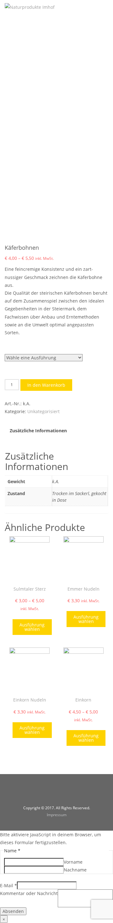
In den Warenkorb (46, 385)
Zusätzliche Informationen (38, 431)
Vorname (73, 862)
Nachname (75, 870)
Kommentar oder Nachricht (29, 893)
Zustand (13, 347)
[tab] (39, 430)
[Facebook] (48, 793)
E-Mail (8, 885)
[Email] (64, 793)
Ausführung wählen (32, 627)
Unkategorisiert (43, 411)
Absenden (13, 911)
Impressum (57, 814)
